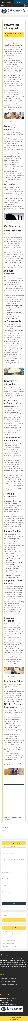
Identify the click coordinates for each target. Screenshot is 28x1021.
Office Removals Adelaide (8, 981)
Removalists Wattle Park (10, 946)
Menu (2, 5)
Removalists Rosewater (10, 940)
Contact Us (19, 2)
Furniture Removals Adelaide (9, 984)
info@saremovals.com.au (8, 1004)
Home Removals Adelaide (8, 978)
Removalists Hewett (9, 937)
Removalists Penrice (9, 943)
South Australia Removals (15, 1017)
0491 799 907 (7, 2)
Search (14, 920)
